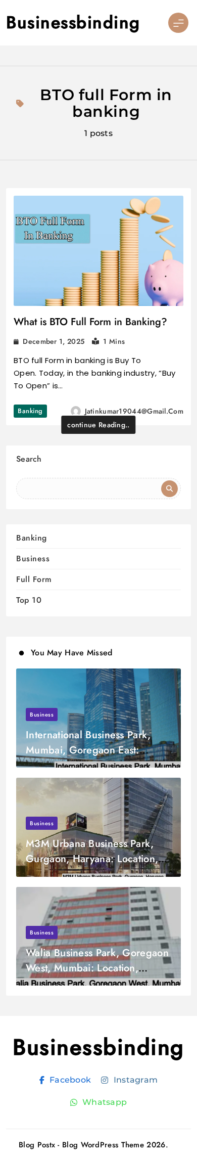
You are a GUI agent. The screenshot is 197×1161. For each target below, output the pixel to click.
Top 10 (28, 600)
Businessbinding (73, 22)
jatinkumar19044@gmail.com (134, 411)
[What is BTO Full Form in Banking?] (98, 251)
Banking (30, 411)
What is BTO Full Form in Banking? (90, 322)
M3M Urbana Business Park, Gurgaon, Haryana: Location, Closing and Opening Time (92, 858)
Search (29, 459)
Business (33, 558)
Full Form (34, 579)
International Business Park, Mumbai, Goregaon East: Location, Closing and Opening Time (97, 758)
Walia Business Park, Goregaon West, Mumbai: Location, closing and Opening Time (97, 968)
